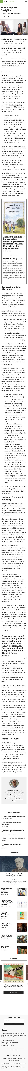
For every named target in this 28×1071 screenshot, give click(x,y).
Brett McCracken (4, 894)
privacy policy (12, 1058)
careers (4, 1058)
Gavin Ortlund (5, 826)
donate (17, 1060)
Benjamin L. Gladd (5, 939)
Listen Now (14, 992)
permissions (21, 1058)
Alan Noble (4, 847)
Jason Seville (17, 13)
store (11, 1060)
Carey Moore (16, 834)
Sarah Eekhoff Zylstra (7, 818)
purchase (13, 255)
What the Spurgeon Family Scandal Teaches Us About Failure (14, 875)
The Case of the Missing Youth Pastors (14, 816)
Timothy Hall (4, 949)
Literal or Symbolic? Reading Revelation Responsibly (6, 937)
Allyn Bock (3, 918)
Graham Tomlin (17, 988)
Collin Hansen (4, 927)
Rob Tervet (14, 879)
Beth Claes (4, 840)
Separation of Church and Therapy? (14, 838)
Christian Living (5, 5)
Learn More (14, 1050)
